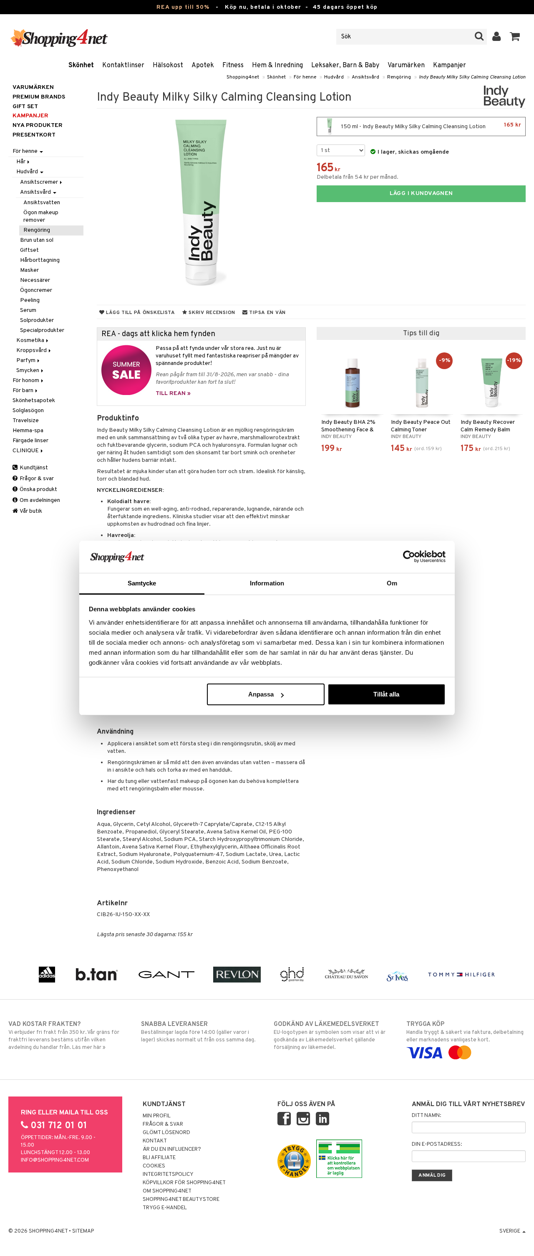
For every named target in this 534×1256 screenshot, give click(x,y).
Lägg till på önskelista (140, 312)
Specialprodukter (42, 330)
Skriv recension (211, 312)
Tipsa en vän (267, 312)
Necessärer (35, 280)
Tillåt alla (386, 694)
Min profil (157, 1116)
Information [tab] (267, 583)
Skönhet (81, 65)
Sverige (510, 1231)
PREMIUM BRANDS (39, 97)
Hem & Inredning (277, 65)
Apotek (202, 65)
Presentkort (34, 135)
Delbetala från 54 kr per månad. (357, 177)
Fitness (233, 65)
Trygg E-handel (165, 1208)
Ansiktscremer (39, 182)
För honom (26, 380)
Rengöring (399, 77)
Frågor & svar (36, 478)
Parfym (26, 360)
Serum (28, 310)
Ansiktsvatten (41, 202)
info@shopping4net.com (55, 1160)
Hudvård (334, 77)
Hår (21, 161)
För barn (24, 390)
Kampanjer (449, 65)
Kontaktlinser (123, 65)
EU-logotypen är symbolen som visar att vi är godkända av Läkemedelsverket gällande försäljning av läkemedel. (329, 1035)
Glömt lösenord (166, 1132)
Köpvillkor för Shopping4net (184, 1183)
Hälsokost (168, 65)
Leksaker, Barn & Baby (345, 65)
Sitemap (83, 1231)
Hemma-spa (28, 430)
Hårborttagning (40, 260)
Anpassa (261, 694)
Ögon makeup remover (40, 216)
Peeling (30, 300)
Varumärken (406, 65)
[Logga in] (496, 37)
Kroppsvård (32, 350)
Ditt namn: (426, 1115)
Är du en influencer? (172, 1149)
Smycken (28, 370)
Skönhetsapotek (34, 400)
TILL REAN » (173, 393)
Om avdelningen (39, 500)
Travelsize (26, 420)
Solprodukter (37, 320)
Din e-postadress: (437, 1144)
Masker (29, 270)
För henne (305, 77)
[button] (515, 37)
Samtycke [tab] (142, 583)
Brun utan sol (36, 240)
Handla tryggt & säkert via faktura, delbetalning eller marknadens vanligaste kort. (465, 1031)
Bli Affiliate (159, 1158)
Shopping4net (243, 77)
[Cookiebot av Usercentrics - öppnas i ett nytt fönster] (409, 556)
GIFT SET (25, 106)
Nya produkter (38, 125)
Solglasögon (28, 410)
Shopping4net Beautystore (181, 1199)
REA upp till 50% (182, 7)
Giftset (29, 250)
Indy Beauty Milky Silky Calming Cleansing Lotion (472, 77)
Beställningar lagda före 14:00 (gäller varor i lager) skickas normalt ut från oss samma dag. (198, 1031)
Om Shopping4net (167, 1191)
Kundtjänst (33, 467)
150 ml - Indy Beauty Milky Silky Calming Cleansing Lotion (430, 126)
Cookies (154, 1166)
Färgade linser (30, 440)
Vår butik (30, 511)
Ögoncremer (36, 290)
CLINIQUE (26, 450)
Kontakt (155, 1141)
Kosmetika (30, 340)
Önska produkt (37, 489)
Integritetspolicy (168, 1174)
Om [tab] (392, 583)
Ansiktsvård (365, 77)
